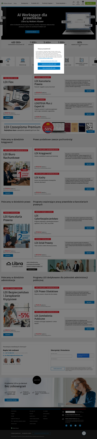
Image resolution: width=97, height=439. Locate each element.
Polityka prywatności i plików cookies (46, 58)
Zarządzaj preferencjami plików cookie (49, 61)
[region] (49, 59)
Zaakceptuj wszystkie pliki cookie (49, 64)
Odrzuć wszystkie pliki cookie (49, 68)
